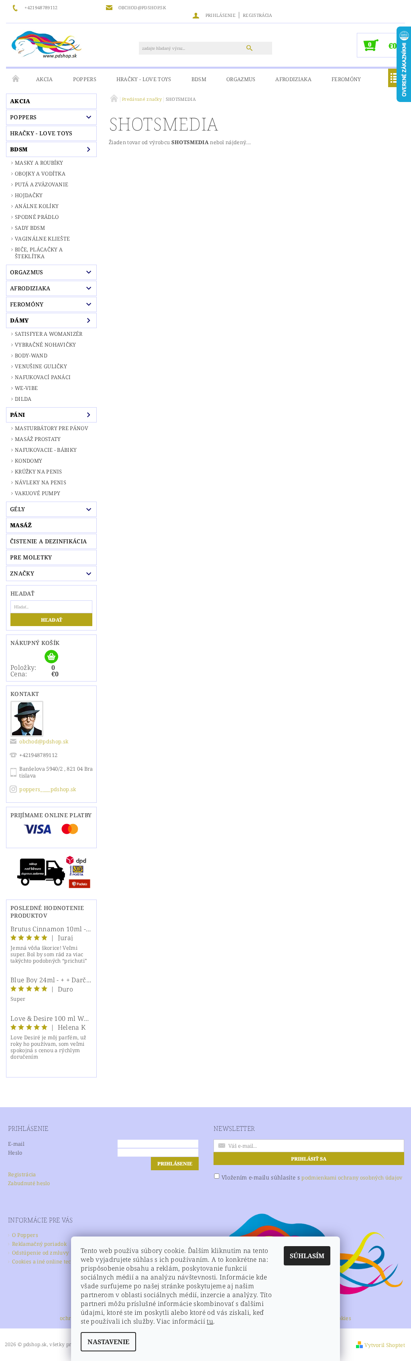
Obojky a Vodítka (40, 173)
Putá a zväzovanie (41, 184)
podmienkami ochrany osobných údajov (351, 1177)
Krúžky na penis (38, 471)
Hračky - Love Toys (143, 79)
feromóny (346, 79)
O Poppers (25, 1235)
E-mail (16, 1143)
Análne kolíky (37, 206)
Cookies (341, 1319)
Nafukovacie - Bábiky (46, 449)
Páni (17, 414)
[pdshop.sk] (46, 44)
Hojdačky (29, 195)
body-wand (31, 355)
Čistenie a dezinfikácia (48, 541)
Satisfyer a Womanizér (49, 333)
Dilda (23, 398)
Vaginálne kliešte (42, 238)
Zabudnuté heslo (29, 1183)
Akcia (44, 79)
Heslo (15, 1152)
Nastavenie (108, 1341)
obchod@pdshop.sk (43, 741)
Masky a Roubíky (39, 162)
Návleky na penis (40, 482)
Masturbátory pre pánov (51, 428)
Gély (17, 509)
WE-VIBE (26, 388)
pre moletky (31, 557)
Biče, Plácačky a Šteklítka (39, 252)
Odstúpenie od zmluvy (40, 1252)
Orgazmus (241, 79)
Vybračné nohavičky (45, 344)
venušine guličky (41, 366)
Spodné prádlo (37, 216)
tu (210, 1321)
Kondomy (28, 460)
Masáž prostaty (38, 439)
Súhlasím (307, 1255)
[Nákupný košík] (51, 657)
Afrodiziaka (293, 79)
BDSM (198, 79)
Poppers (84, 79)
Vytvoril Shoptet (384, 1345)
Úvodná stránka (16, 79)
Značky (22, 573)
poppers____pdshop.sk (47, 789)
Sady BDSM (30, 227)
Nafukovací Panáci (43, 377)
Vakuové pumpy (37, 493)
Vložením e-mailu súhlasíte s (312, 1177)
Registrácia (257, 15)
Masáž (21, 525)
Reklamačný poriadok (39, 1243)
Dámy (19, 320)
